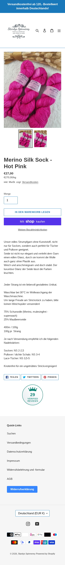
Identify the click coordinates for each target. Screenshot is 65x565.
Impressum (13, 460)
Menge (7, 194)
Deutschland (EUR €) (31, 513)
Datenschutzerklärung (19, 451)
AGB (9, 478)
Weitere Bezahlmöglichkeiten (32, 229)
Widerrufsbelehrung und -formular (26, 469)
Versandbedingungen (19, 442)
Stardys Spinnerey (26, 554)
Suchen (11, 433)
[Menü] (59, 30)
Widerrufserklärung (22, 489)
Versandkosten (30, 182)
